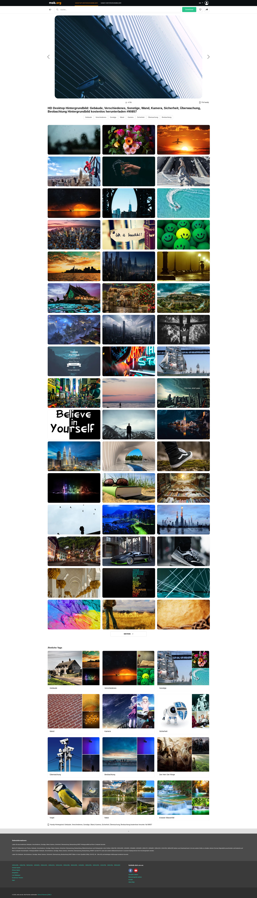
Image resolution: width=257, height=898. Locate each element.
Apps (13, 880)
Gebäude (88, 117)
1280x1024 (51, 865)
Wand (122, 117)
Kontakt (130, 879)
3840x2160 (29, 865)
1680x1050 (88, 865)
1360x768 (110, 865)
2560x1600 (117, 865)
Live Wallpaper (16, 875)
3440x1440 (59, 865)
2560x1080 (66, 865)
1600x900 (36, 865)
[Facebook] (131, 872)
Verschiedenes (101, 117)
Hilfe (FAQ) (131, 882)
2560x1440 (44, 865)
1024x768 (103, 865)
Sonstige (113, 117)
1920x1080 (15, 865)
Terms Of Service (42, 894)
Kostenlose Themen (17, 877)
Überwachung (153, 117)
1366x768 (22, 865)
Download (189, 10)
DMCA (49, 894)
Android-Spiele (16, 867)
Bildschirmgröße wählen (135, 877)
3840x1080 (74, 865)
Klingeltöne (15, 872)
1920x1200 (96, 865)
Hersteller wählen (133, 874)
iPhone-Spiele (16, 870)
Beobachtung (166, 117)
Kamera (130, 117)
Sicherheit (140, 117)
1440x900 (81, 865)
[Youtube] (136, 872)
